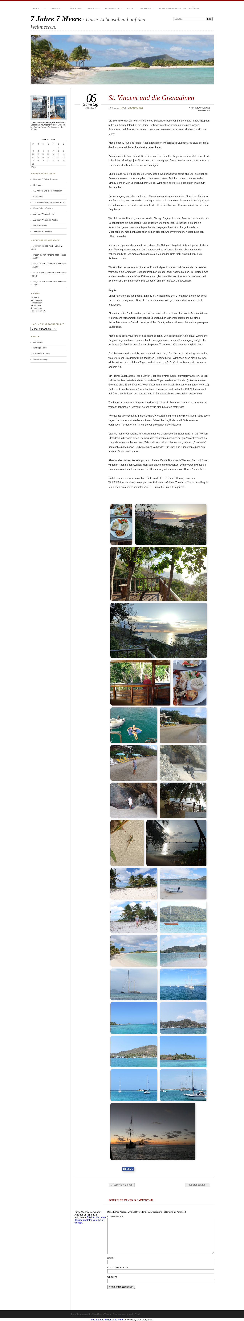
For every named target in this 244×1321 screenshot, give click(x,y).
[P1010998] (153, 1131)
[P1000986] (134, 1051)
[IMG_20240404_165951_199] (183, 725)
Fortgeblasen (36, 303)
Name (111, 1258)
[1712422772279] (158, 574)
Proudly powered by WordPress (87, 1314)
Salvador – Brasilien (42, 231)
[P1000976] (134, 951)
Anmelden (38, 342)
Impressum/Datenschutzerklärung (180, 8)
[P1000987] (183, 1051)
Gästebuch (146, 8)
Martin (36, 255)
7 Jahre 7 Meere (55, 18)
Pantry (131, 8)
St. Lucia (37, 185)
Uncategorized (136, 107)
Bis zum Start (113, 8)
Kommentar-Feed (41, 353)
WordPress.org (40, 359)
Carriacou (38, 196)
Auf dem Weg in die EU (44, 214)
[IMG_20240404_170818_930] (183, 763)
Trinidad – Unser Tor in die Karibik (49, 202)
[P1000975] (183, 917)
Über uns (75, 8)
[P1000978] (183, 951)
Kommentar (115, 1217)
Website (112, 1277)
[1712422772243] (171, 524)
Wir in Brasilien (40, 225)
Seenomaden (36, 308)
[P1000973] (134, 917)
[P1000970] (134, 883)
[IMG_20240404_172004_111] (183, 800)
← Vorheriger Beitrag (121, 1184)
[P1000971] (183, 883)
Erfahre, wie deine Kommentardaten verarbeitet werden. (90, 1220)
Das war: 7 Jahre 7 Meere (45, 179)
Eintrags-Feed (40, 348)
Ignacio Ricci (133, 1314)
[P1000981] (183, 984)
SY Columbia (36, 300)
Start (124, 497)
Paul (122, 107)
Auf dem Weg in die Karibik (45, 220)
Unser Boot (58, 8)
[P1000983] (134, 1018)
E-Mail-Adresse (117, 1268)
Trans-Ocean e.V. (38, 311)
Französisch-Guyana (43, 208)
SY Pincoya (35, 305)
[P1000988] (134, 1085)
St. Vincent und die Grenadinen (47, 191)
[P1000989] (183, 1085)
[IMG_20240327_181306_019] (190, 683)
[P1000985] (183, 1018)
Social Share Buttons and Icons (107, 1319)
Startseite (38, 8)
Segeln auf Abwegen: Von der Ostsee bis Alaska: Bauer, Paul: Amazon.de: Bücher (47, 127)
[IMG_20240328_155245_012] (134, 725)
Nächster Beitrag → (198, 1184)
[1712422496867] (121, 524)
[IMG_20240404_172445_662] (176, 843)
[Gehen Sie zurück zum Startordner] (114, 497)
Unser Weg (93, 8)
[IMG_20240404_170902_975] (134, 800)
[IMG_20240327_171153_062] (140, 683)
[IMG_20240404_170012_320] (134, 763)
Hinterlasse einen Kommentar (200, 109)
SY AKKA (34, 298)
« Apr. (33, 167)
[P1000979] (134, 984)
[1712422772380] (158, 630)
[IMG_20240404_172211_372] (127, 843)
